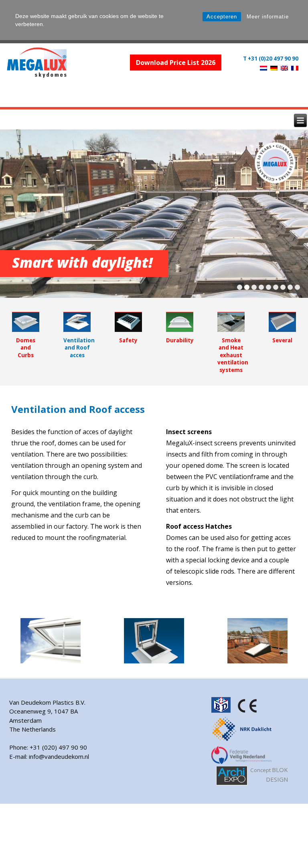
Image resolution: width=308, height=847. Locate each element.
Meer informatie (268, 17)
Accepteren (222, 17)
